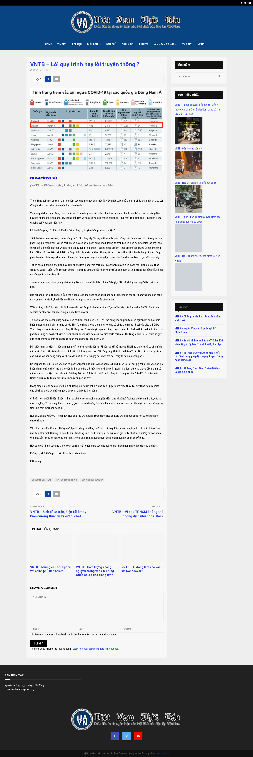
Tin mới (61, 44)
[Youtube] (138, 736)
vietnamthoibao (162, 753)
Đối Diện (77, 44)
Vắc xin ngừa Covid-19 (92, 480)
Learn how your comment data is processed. (96, 648)
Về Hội (201, 44)
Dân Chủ (111, 44)
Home (48, 44)
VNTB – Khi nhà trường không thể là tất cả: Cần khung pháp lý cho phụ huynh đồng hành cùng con (199, 356)
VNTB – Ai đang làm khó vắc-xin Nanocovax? (141, 569)
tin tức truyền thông (66, 480)
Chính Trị (128, 44)
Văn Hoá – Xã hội (164, 44)
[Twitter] (126, 736)
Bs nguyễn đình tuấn (41, 480)
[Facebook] (115, 736)
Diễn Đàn (92, 44)
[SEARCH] (219, 76)
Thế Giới (187, 44)
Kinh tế (143, 44)
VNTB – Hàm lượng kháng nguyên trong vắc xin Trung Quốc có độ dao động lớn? (95, 571)
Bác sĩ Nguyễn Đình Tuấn (43, 177)
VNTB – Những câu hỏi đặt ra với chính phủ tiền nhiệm (50, 569)
